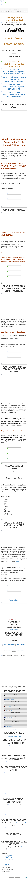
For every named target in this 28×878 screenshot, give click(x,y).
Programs (13, 11)
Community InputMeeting (9, 695)
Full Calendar (14, 729)
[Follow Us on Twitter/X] (21, 644)
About (10, 9)
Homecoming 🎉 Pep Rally (9, 706)
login (1, 0)
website (22, 847)
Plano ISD (7, 856)
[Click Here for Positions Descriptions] (14, 358)
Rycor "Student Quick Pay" (10, 859)
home (4, 0)
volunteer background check (20, 822)
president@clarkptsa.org (14, 629)
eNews (25, 11)
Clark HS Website (8, 855)
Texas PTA (7, 864)
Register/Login (14, 600)
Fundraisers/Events (5, 11)
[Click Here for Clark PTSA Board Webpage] (14, 459)
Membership (16, 9)
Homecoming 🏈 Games (8, 710)
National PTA (7, 865)
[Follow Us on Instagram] (8, 646)
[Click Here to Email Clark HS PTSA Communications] (14, 592)
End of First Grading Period (9, 726)
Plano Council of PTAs (9, 863)
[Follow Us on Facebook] (8, 644)
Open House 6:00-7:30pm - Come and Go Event (12, 719)
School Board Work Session (9, 717)
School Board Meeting (8, 703)
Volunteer (24, 9)
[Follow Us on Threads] (20, 646)
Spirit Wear (19, 11)
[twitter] (2, 4)
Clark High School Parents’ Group (15, 650)
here (17, 561)
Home (4, 9)
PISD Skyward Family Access (11, 857)
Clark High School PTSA (14, 736)
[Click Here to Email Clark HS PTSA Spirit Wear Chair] (14, 200)
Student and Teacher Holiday (9, 699)
